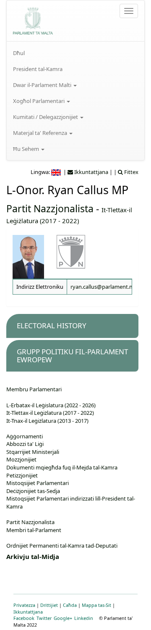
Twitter (44, 618)
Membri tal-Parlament (33, 530)
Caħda (70, 605)
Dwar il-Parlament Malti (43, 85)
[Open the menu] (129, 11)
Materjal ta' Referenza (40, 133)
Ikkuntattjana (28, 612)
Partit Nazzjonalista (50, 208)
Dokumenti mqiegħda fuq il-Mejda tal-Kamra (61, 467)
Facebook (23, 618)
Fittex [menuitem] (130, 172)
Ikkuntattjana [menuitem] (90, 172)
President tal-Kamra (37, 69)
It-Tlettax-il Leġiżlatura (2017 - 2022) (50, 412)
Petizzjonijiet (22, 475)
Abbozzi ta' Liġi (25, 444)
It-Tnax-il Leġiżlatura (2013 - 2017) (47, 420)
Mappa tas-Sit (96, 605)
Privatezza (24, 605)
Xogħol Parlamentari (39, 101)
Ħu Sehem (26, 149)
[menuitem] (75, 53)
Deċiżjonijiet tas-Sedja (33, 491)
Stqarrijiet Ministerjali (32, 452)
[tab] (72, 326)
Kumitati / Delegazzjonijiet (46, 117)
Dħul (19, 53)
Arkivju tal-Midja (32, 556)
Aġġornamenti (24, 436)
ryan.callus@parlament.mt (103, 286)
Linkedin (83, 618)
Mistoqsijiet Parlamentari (37, 483)
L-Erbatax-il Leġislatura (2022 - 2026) (51, 405)
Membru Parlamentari (34, 389)
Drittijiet (49, 605)
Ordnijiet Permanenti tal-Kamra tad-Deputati (61, 545)
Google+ (63, 618)
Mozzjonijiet (21, 459)
